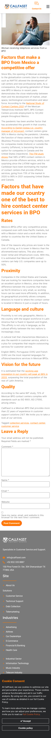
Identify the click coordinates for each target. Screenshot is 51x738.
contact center (37, 423)
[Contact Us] (37, 3)
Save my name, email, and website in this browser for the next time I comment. (22, 516)
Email (5, 491)
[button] (48, 7)
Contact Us (36, 8)
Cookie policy (25, 728)
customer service (10, 426)
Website (5, 502)
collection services (19, 423)
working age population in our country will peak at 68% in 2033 (24, 374)
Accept (27, 721)
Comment (7, 446)
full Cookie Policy (31, 714)
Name (5, 480)
